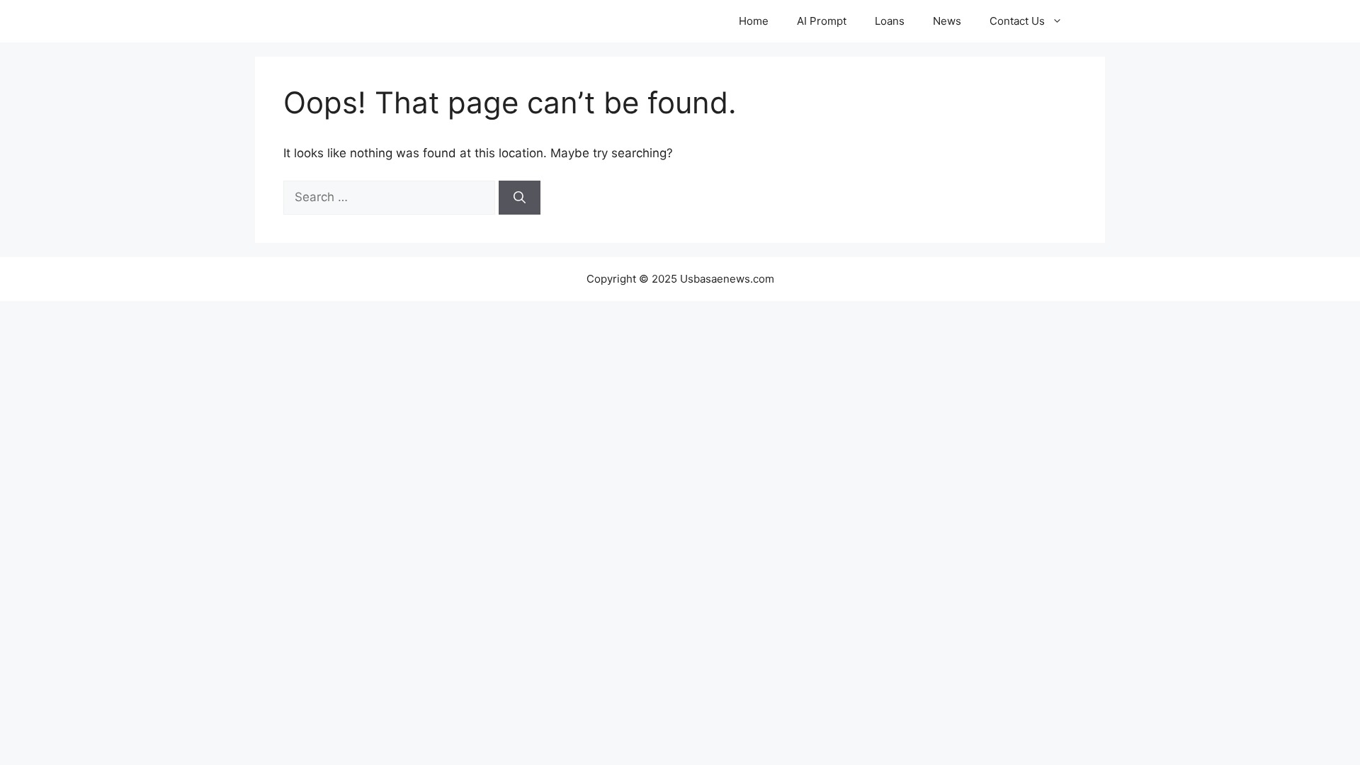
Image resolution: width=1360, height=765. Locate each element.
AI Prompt (821, 21)
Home (754, 21)
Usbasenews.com (360, 21)
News (947, 21)
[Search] (519, 198)
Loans (890, 21)
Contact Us (1017, 21)
